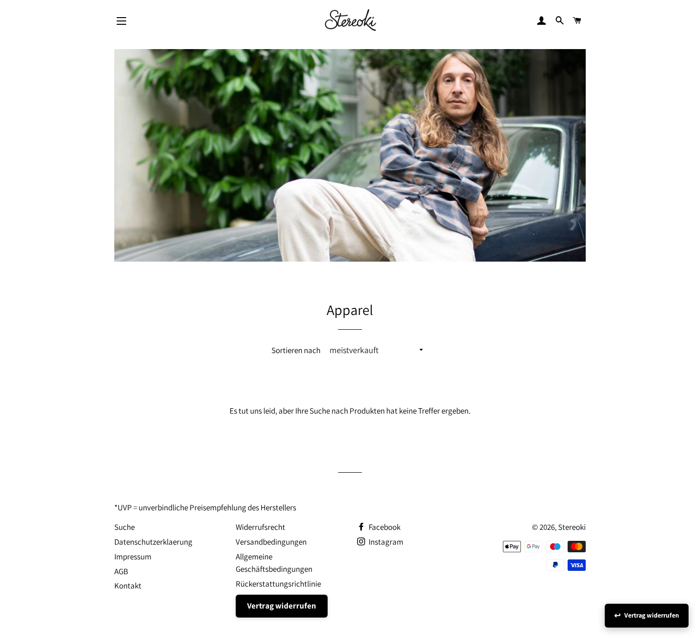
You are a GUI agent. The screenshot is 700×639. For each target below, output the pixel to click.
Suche (124, 527)
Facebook (383, 527)
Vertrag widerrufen (281, 605)
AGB (121, 571)
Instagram (385, 542)
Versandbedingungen (271, 542)
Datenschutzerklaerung (153, 542)
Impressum (132, 556)
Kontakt (127, 585)
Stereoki (572, 527)
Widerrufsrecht (260, 527)
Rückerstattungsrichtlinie (278, 583)
